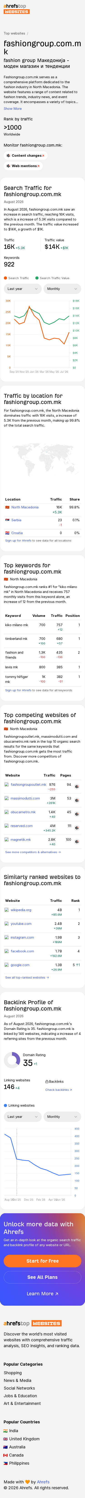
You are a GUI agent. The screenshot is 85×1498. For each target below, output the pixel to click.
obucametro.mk (23, 812)
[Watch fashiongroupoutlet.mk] (77, 787)
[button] (16, 1162)
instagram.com (22, 937)
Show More (13, 108)
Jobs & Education (20, 1395)
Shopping (13, 1372)
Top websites (14, 33)
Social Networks (19, 1388)
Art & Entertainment (22, 1403)
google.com (20, 965)
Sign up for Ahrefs (18, 540)
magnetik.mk (21, 839)
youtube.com (21, 923)
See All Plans (42, 1277)
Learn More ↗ (42, 1293)
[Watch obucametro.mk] (77, 814)
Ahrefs (43, 1482)
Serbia (16, 520)
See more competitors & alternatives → (33, 852)
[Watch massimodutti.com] (77, 800)
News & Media (17, 1380)
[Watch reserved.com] (77, 828)
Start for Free (43, 1261)
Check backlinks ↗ (58, 1089)
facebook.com (22, 951)
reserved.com (22, 826)
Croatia (17, 533)
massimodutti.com (25, 798)
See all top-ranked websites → (27, 977)
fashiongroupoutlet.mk (28, 784)
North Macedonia (25, 507)
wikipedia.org (21, 910)
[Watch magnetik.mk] (77, 842)
